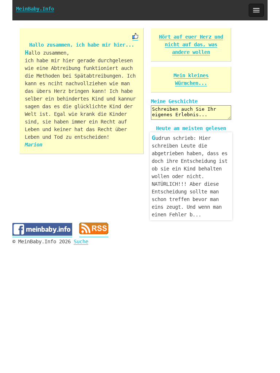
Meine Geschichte (174, 101)
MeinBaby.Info (35, 9)
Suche (81, 241)
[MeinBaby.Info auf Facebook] (42, 234)
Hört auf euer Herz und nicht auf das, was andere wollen (191, 44)
